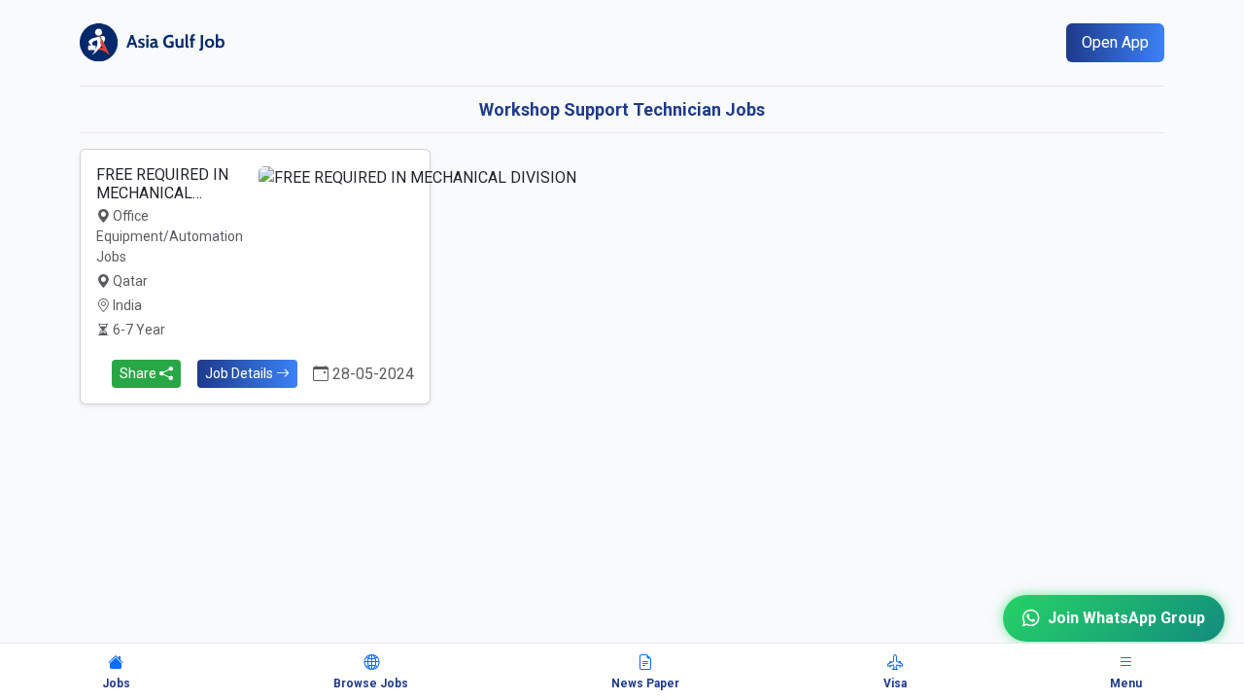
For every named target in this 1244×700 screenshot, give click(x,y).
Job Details (240, 373)
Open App (1115, 42)
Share (139, 373)
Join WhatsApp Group (1126, 618)
